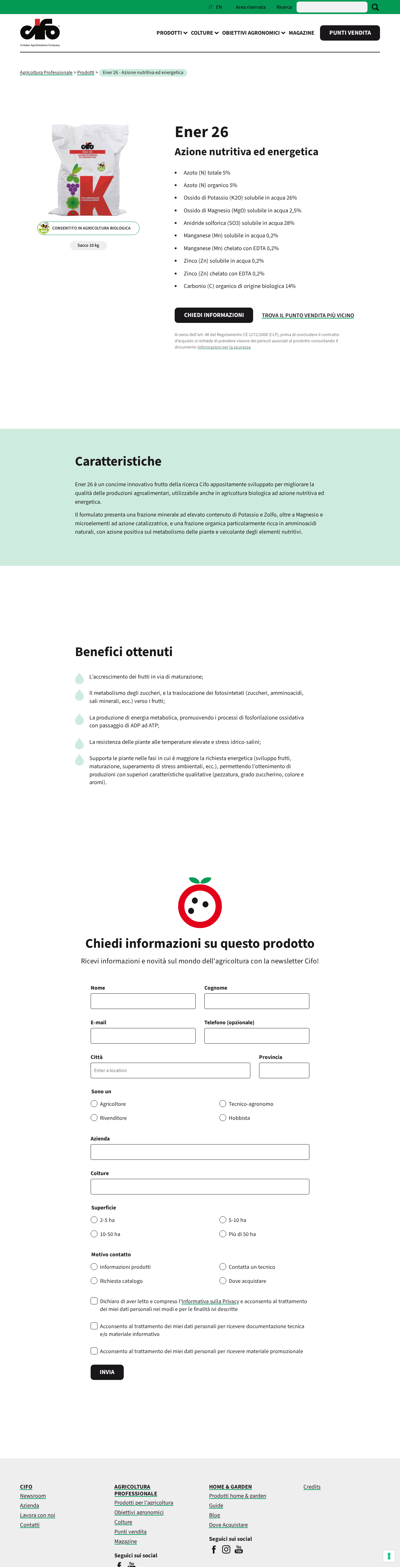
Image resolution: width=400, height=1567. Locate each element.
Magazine (301, 33)
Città (96, 1057)
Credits (312, 1486)
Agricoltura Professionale (46, 72)
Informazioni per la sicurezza (224, 347)
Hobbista (239, 1118)
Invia (107, 1372)
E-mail (98, 1022)
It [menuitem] (211, 7)
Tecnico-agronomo (251, 1104)
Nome (98, 988)
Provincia (270, 1057)
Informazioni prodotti (125, 1267)
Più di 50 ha (242, 1234)
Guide (216, 1505)
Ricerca (284, 7)
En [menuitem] (219, 7)
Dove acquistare (247, 1281)
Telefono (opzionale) (229, 1022)
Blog (214, 1515)
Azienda (100, 1139)
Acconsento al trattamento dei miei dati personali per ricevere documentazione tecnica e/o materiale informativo (202, 1330)
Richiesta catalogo (121, 1281)
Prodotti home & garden (237, 1496)
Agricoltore (113, 1104)
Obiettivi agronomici (139, 1512)
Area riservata (251, 7)
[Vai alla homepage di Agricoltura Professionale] (40, 45)
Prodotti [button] (169, 33)
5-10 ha (237, 1220)
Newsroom (33, 1496)
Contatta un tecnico (252, 1267)
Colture (100, 1173)
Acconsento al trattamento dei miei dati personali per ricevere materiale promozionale (201, 1351)
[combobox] (200, 1186)
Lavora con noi (37, 1515)
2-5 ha (107, 1220)
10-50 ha (110, 1234)
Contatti (30, 1525)
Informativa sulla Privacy (210, 1301)
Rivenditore (113, 1118)
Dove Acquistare (228, 1525)
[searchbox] (96, 1187)
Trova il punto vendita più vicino (308, 315)
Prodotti (85, 72)
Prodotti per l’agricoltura (143, 1503)
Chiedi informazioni (214, 315)
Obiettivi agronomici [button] (251, 33)
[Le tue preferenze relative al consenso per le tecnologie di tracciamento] (389, 1556)
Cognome (215, 988)
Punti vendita (350, 32)
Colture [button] (202, 33)
